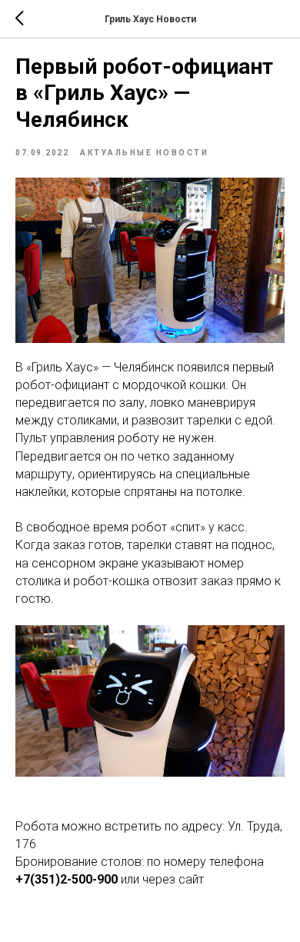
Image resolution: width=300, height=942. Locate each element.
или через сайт (161, 879)
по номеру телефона (205, 861)
